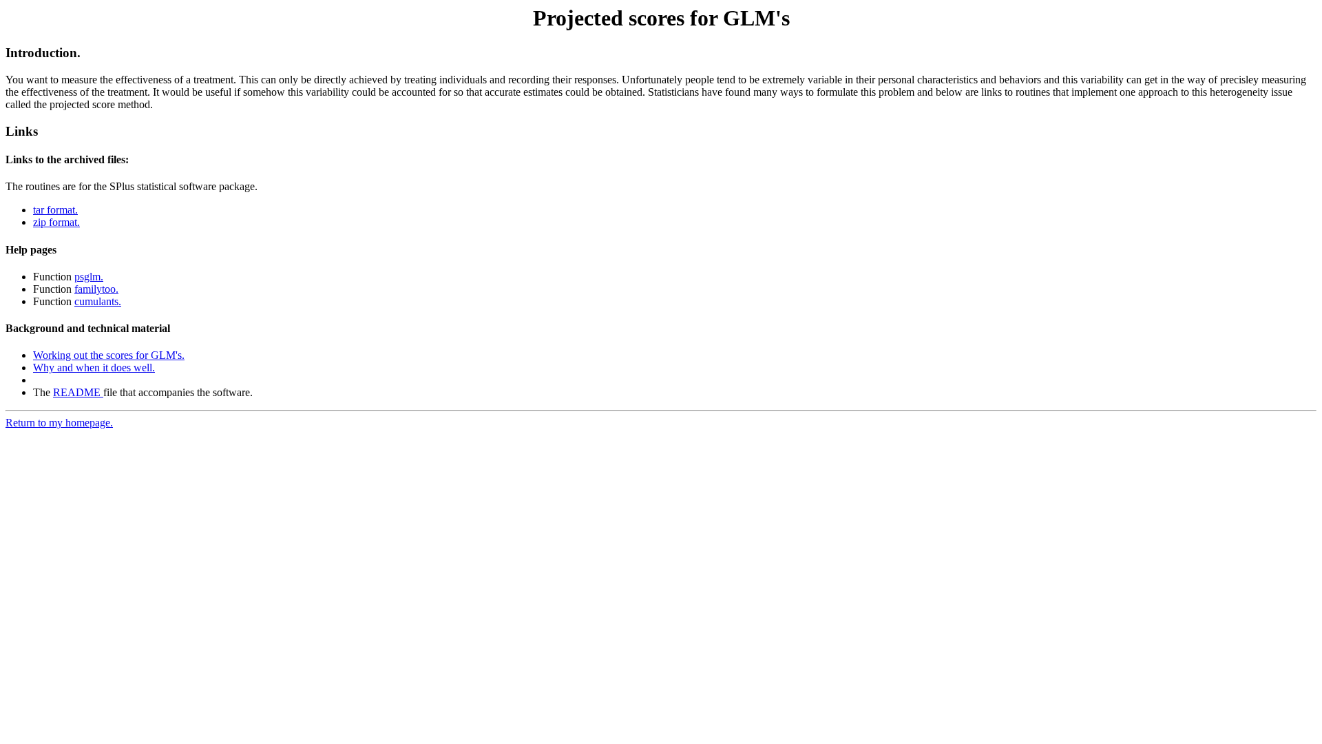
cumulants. (97, 301)
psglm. (88, 276)
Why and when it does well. (94, 367)
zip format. (56, 222)
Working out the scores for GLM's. (109, 355)
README (78, 392)
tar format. (55, 210)
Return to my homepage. (59, 422)
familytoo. (96, 289)
